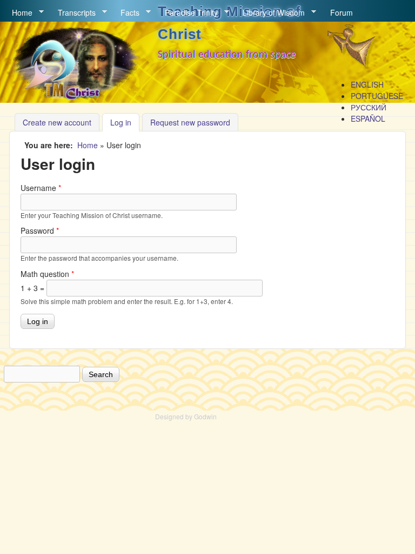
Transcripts (73, 12)
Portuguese (377, 95)
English (367, 84)
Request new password (190, 122)
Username (41, 187)
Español (368, 118)
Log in (124, 122)
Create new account (57, 122)
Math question (47, 273)
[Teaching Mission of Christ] (75, 97)
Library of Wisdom (270, 12)
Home (18, 12)
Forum (341, 12)
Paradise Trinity (187, 12)
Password (40, 230)
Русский (368, 107)
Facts (126, 12)
